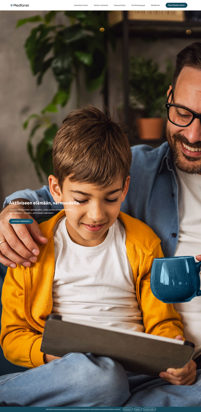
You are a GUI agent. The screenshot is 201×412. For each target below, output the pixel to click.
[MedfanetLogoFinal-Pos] (19, 5)
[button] (193, 5)
